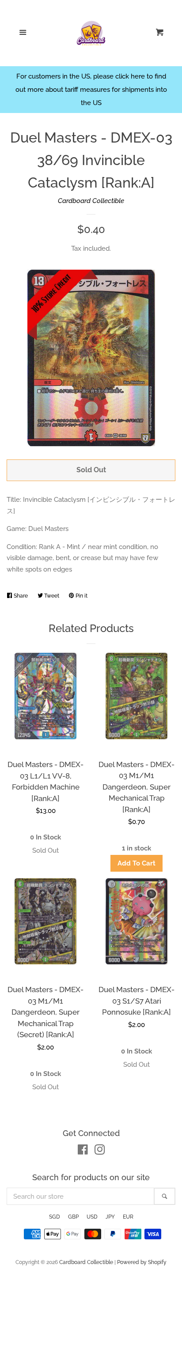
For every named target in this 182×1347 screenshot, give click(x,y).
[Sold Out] (45, 851)
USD (92, 1217)
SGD (54, 1217)
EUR (128, 1217)
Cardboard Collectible (91, 201)
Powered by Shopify (142, 1262)
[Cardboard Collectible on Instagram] (100, 1151)
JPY (110, 1217)
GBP (73, 1217)
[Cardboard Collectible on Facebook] (82, 1151)
